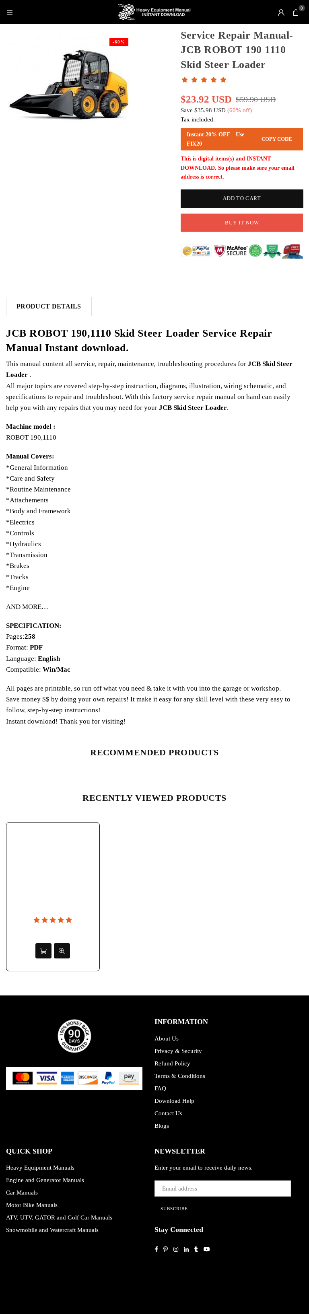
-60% (119, 41)
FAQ (160, 1088)
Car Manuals (22, 1192)
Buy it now (242, 223)
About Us (166, 1038)
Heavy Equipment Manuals (40, 1167)
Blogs (161, 1126)
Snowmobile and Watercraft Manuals (52, 1230)
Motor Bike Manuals (32, 1205)
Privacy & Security (178, 1051)
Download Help (174, 1101)
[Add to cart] (43, 950)
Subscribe (174, 1208)
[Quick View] (62, 950)
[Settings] (281, 12)
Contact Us (168, 1113)
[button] (295, 12)
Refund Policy (172, 1063)
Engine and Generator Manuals (45, 1180)
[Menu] (9, 12)
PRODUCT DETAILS (48, 306)
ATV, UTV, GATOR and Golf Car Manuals (59, 1217)
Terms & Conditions (179, 1076)
